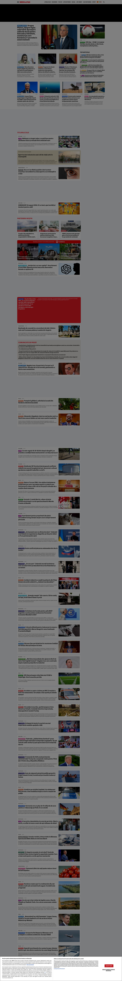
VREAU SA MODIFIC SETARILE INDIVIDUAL (108, 970)
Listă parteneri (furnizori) (59, 968)
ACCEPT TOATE (109, 965)
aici (45, 972)
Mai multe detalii (30, 964)
